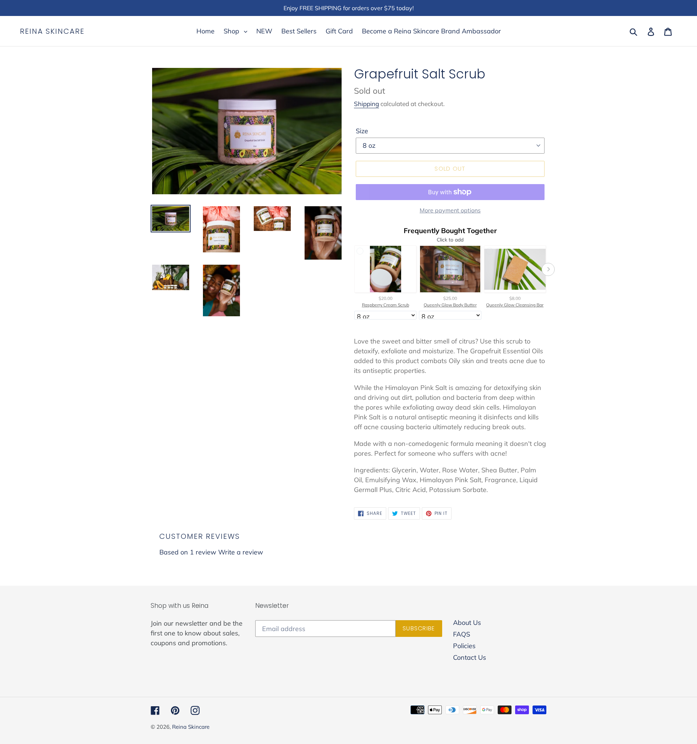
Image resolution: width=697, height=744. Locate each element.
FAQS (461, 634)
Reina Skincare (52, 31)
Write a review (240, 552)
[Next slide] (548, 269)
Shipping (366, 103)
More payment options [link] (450, 210)
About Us (467, 622)
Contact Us (469, 657)
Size (362, 131)
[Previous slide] (352, 269)
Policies (464, 646)
